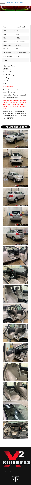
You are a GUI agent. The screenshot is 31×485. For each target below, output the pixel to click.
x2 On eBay (26, 471)
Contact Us (19, 471)
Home (3, 471)
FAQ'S (8, 471)
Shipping (13, 471)
